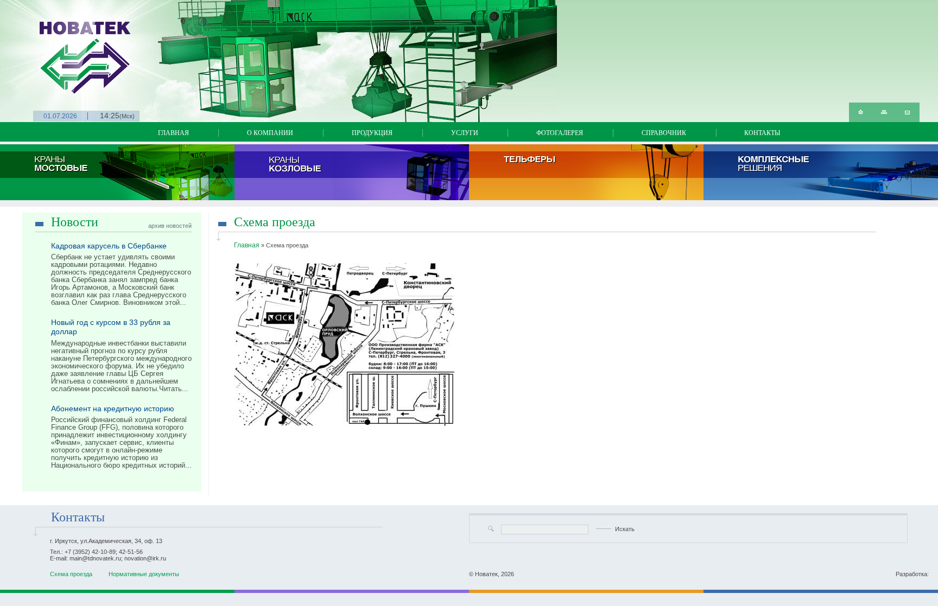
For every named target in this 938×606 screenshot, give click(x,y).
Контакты (762, 133)
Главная (173, 133)
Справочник (664, 133)
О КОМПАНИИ (270, 133)
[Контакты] (907, 112)
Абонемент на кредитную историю (112, 408)
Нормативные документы (144, 574)
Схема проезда (71, 574)
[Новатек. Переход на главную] (46, 47)
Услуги (464, 133)
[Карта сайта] (884, 112)
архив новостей (170, 225)
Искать (625, 529)
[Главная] (860, 112)
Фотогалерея (559, 133)
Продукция (372, 133)
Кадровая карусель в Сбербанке (109, 245)
